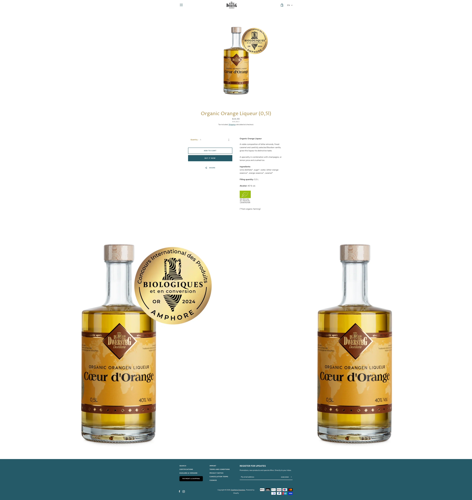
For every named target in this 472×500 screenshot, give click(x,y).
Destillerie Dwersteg (238, 490)
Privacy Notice (216, 473)
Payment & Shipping (191, 478)
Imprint (213, 466)
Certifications (186, 469)
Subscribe (285, 477)
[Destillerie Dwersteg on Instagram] (183, 491)
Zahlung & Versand (188, 473)
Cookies (213, 480)
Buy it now (210, 158)
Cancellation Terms (219, 476)
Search (182, 466)
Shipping (232, 124)
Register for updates (253, 466)
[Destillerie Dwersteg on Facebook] (179, 491)
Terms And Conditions (220, 469)
